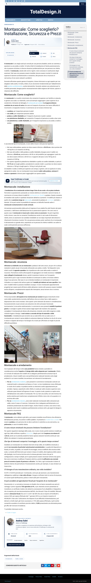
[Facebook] (6, 1)
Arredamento (9, 24)
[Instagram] (9, 1)
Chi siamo (60, 576)
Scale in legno (11, 512)
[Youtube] (16, 1)
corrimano (50, 200)
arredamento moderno (19, 382)
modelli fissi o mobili (52, 420)
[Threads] (19, 1)
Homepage (31, 576)
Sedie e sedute (19, 558)
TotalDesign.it (45, 12)
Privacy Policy (39, 576)
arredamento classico (18, 401)
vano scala (27, 200)
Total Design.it (8, 581)
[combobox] (42, 4)
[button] (42, 565)
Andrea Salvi (22, 520)
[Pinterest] (14, 1)
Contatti (54, 576)
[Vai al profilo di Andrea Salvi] (8, 42)
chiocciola (29, 433)
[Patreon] (24, 1)
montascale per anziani (35, 103)
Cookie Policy (47, 576)
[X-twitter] (11, 1)
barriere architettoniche (15, 86)
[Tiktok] (22, 1)
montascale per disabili (37, 195)
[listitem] (34, 53)
